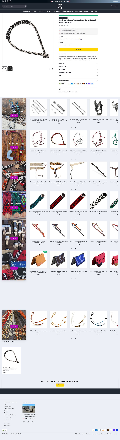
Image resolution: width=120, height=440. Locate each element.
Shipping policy (99, 433)
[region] (60, 1)
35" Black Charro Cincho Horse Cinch (98, 211)
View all (14, 115)
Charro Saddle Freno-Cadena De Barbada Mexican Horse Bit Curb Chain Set (58, 120)
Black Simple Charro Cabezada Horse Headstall (78, 242)
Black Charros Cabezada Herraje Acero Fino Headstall (58, 242)
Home (60, 91)
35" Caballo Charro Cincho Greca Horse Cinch (58, 212)
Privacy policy (85, 433)
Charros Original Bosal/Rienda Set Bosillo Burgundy (38, 151)
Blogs (5, 421)
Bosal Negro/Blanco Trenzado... (70, 91)
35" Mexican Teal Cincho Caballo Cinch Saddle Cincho (38, 212)
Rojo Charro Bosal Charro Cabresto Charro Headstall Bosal (98, 151)
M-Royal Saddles (9, 433)
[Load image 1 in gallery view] (4, 68)
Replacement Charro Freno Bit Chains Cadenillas (78, 120)
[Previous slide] (49, 68)
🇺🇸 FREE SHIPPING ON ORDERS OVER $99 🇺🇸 (60, 1)
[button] (115, 6)
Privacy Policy (7, 417)
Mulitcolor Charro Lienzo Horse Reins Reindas (38, 331)
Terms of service (92, 433)
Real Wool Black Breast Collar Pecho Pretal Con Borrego (78, 182)
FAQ (5, 404)
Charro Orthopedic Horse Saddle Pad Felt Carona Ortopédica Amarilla (38, 272)
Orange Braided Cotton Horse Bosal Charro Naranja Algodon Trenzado (58, 151)
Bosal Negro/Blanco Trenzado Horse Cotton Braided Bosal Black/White (10, 369)
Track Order (7, 423)
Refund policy (78, 433)
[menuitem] (12, 404)
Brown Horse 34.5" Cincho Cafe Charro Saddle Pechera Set (58, 182)
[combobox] (12, 6)
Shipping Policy (7, 406)
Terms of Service (8, 419)
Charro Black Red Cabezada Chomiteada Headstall (38, 242)
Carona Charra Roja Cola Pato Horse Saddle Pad (98, 272)
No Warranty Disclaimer (9, 414)
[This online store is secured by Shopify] (62, 83)
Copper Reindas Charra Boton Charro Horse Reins (58, 331)
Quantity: (61, 42)
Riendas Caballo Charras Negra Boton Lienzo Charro (98, 331)
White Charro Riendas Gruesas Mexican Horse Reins (78, 331)
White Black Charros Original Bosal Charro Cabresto (78, 151)
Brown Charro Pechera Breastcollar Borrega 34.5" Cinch (38, 182)
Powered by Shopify (17, 433)
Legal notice (115, 433)
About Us (6, 412)
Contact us (6, 410)
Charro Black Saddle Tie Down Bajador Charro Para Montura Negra (98, 182)
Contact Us (115, 1)
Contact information (108, 433)
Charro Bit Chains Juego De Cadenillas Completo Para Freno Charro (38, 120)
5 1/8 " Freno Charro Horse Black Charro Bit (98, 120)
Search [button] (60, 384)
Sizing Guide (7, 425)
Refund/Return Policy (9, 408)
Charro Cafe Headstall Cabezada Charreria (98, 242)
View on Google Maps (29, 421)
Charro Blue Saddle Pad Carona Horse (78, 271)
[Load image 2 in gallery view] (10, 68)
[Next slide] (52, 68)
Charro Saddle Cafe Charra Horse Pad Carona (58, 272)
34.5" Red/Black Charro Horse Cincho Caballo (78, 212)
